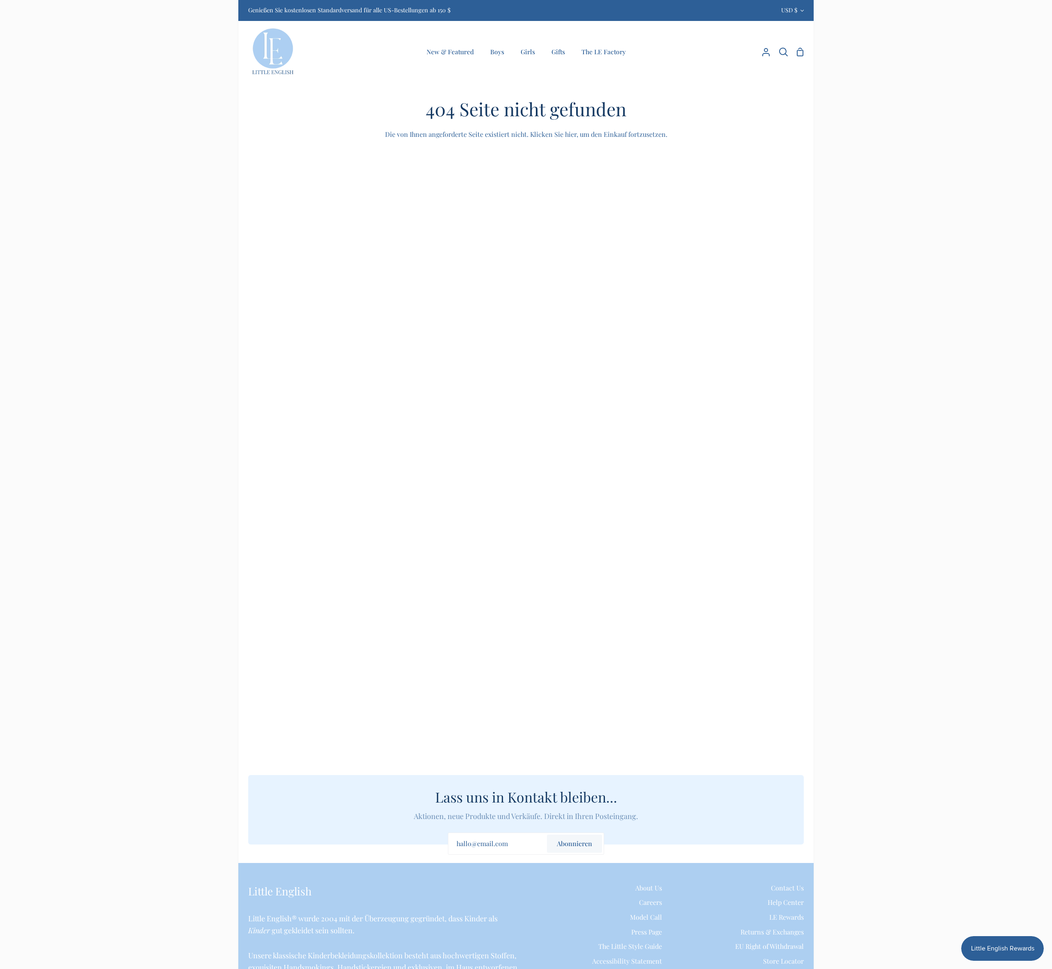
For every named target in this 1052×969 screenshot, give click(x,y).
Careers (650, 902)
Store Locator (783, 961)
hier (571, 134)
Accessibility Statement (627, 961)
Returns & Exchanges (772, 931)
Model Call (646, 917)
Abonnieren (574, 843)
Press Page (646, 931)
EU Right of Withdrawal (769, 946)
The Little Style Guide (630, 946)
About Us (648, 888)
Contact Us (787, 888)
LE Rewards (786, 917)
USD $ (789, 10)
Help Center (786, 902)
